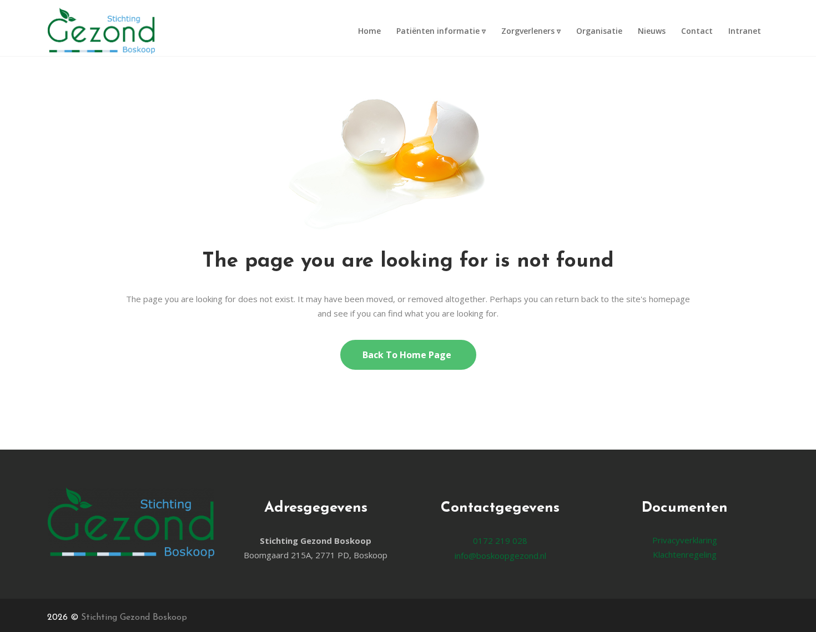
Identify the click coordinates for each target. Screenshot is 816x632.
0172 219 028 (500, 540)
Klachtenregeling (685, 554)
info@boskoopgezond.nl (500, 555)
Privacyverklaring (684, 540)
